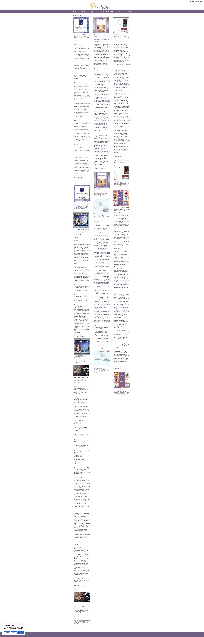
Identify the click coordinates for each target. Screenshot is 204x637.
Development (76, 357)
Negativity (79, 361)
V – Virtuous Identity (81, 35)
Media (119, 11)
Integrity (77, 205)
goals (101, 192)
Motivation (100, 193)
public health (80, 622)
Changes (100, 189)
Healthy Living (118, 393)
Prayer (119, 394)
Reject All (14, 632)
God (103, 192)
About (83, 11)
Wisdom (75, 208)
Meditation (123, 393)
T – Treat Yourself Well (100, 35)
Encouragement (97, 192)
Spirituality (96, 195)
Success (119, 186)
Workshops (79, 208)
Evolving (83, 358)
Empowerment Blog (84, 204)
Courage (84, 356)
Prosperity (79, 207)
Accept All (21, 632)
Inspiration (96, 193)
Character (78, 204)
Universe (87, 622)
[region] (14, 629)
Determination (104, 189)
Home (74, 11)
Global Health (76, 620)
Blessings (120, 182)
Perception (79, 206)
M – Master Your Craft (102, 216)
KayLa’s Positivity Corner (107, 11)
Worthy (83, 208)
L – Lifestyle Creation (121, 207)
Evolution (95, 369)
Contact (129, 11)
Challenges (124, 182)
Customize (7, 632)
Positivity (75, 207)
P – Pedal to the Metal (81, 229)
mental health (76, 621)
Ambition (78, 356)
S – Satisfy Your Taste (81, 377)
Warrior (86, 361)
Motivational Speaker (83, 621)
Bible (97, 189)
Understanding (84, 207)
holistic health (86, 620)
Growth (105, 192)
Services (92, 11)
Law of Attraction (97, 370)
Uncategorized (76, 202)
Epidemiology (82, 619)
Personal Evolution (84, 206)
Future (86, 358)
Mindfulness (82, 205)
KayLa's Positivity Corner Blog (82, 201)
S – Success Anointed (121, 35)
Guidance (104, 369)
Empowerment (96, 190)
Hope (78, 359)
